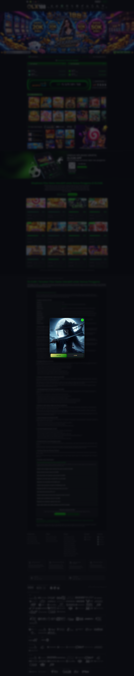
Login (75, 355)
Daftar (59, 355)
